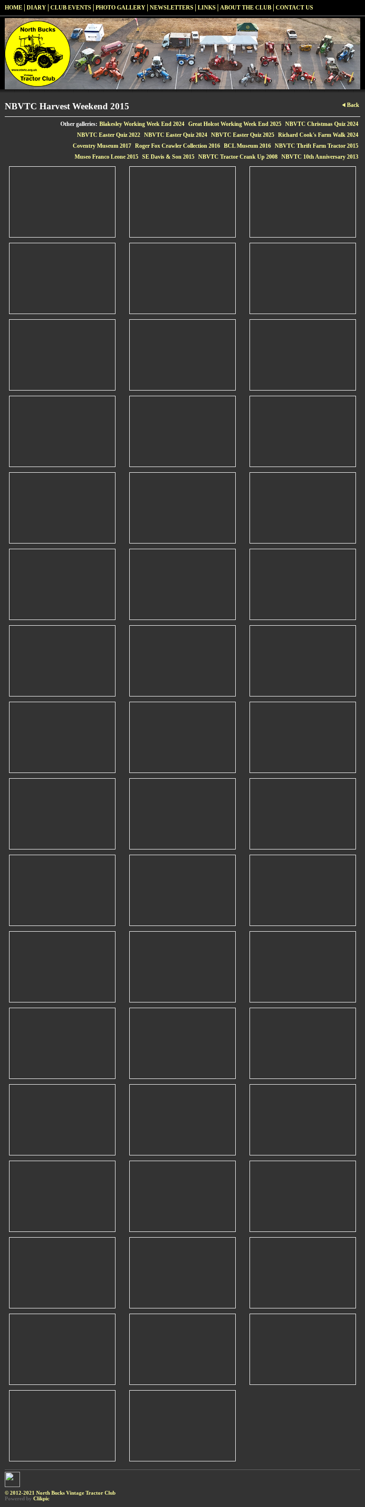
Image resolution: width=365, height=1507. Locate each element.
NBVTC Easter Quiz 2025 (242, 135)
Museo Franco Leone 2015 (106, 156)
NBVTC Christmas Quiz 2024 (321, 124)
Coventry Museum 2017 (102, 146)
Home (13, 7)
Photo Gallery (120, 7)
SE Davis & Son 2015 (168, 156)
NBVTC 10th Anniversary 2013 (319, 156)
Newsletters (171, 7)
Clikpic (41, 1498)
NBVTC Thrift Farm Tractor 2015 (316, 146)
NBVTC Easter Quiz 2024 (175, 135)
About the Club (245, 7)
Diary (36, 7)
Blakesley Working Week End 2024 (141, 124)
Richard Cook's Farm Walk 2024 (318, 135)
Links (207, 7)
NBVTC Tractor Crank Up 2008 (238, 156)
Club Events (70, 7)
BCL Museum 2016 (247, 146)
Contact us (294, 7)
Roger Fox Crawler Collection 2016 (177, 146)
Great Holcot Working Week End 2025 (234, 124)
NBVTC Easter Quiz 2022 (108, 135)
